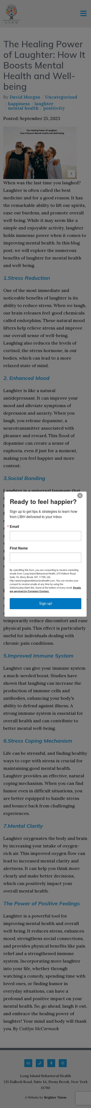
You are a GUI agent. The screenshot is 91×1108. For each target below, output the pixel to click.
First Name (19, 548)
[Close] (82, 495)
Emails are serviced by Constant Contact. (45, 589)
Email (14, 526)
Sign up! (45, 603)
